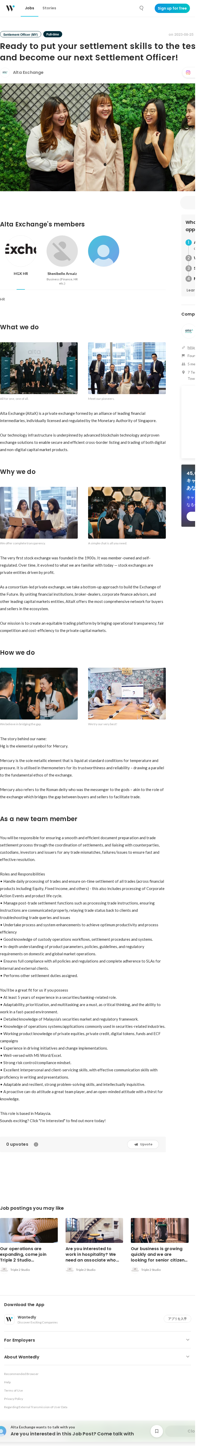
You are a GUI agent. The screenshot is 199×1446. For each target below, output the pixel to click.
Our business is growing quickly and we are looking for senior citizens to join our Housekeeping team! (159, 1260)
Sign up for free (172, 8)
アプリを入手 (177, 1318)
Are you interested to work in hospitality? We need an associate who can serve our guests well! (94, 1257)
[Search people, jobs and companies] (142, 8)
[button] (99, 1305)
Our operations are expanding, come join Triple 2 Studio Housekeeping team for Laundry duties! (25, 1260)
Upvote (146, 1144)
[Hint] (36, 1144)
